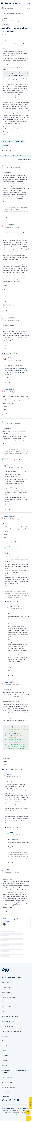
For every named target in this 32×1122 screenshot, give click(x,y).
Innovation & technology (9, 997)
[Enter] (3, 8)
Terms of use (7, 1110)
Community (5, 1036)
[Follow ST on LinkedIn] (6, 1100)
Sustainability (6, 992)
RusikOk (9, 464)
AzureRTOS (19, 141)
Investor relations (7, 987)
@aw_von (15, 839)
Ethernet (5, 145)
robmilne (10, 358)
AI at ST (4, 1050)
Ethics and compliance (8, 1077)
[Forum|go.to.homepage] (12, 3)
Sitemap (4, 1065)
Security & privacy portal (9, 1092)
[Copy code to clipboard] (27, 73)
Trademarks (7, 1112)
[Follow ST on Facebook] (14, 1100)
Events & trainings (7, 1045)
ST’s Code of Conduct (8, 1087)
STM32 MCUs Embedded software (13, 13)
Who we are (5, 982)
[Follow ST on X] (3, 1100)
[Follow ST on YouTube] (18, 1100)
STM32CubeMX (7, 141)
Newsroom (5, 1041)
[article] (16, 191)
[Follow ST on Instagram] (10, 1100)
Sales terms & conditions (20, 1110)
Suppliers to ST (6, 1006)
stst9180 (7, 870)
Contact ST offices (7, 1026)
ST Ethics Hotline (7, 1082)
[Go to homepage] (6, 972)
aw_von (9, 774)
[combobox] (16, 8)
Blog (3, 1011)
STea (5, 165)
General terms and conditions (11, 1016)
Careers (4, 1002)
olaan (6, 18)
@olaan (8, 172)
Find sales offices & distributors (11, 1031)
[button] (2, 3)
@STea (8, 232)
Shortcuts (4, 1060)
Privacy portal (17, 1112)
